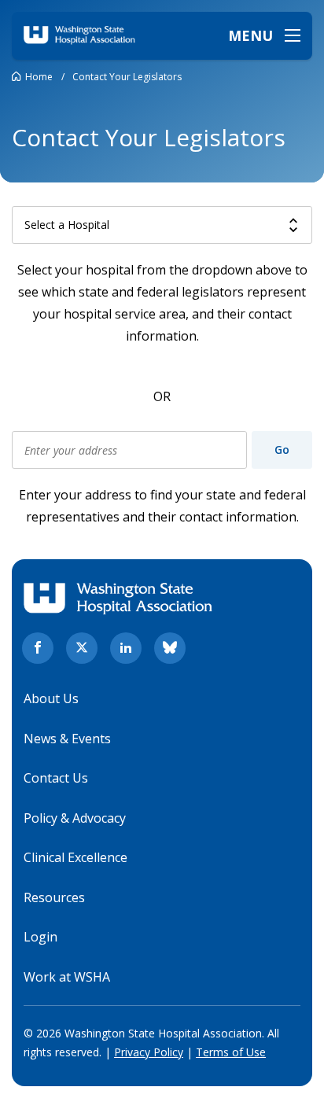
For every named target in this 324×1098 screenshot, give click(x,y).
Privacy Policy (148, 1052)
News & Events (67, 738)
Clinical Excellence (75, 857)
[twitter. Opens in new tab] (82, 648)
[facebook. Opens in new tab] (37, 648)
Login (40, 936)
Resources (54, 897)
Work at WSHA (67, 977)
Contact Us (56, 778)
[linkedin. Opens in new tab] (126, 648)
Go (281, 449)
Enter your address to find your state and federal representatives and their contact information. (162, 505)
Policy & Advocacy (75, 818)
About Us (51, 698)
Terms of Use (231, 1052)
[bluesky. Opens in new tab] (170, 648)
